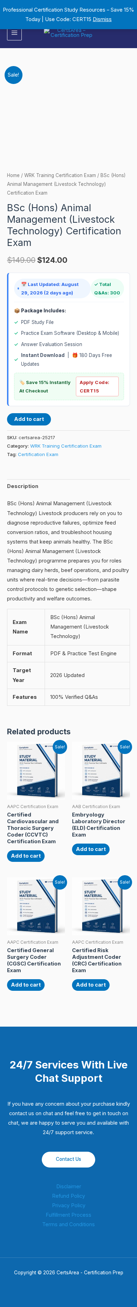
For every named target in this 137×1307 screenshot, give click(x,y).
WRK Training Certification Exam (60, 175)
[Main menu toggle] (14, 32)
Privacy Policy (68, 1205)
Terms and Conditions (68, 1224)
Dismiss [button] (102, 19)
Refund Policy (68, 1196)
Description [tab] (22, 486)
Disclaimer (68, 1186)
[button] (127, 33)
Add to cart (29, 419)
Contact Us (68, 1159)
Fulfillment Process (68, 1215)
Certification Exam (38, 454)
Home (13, 175)
